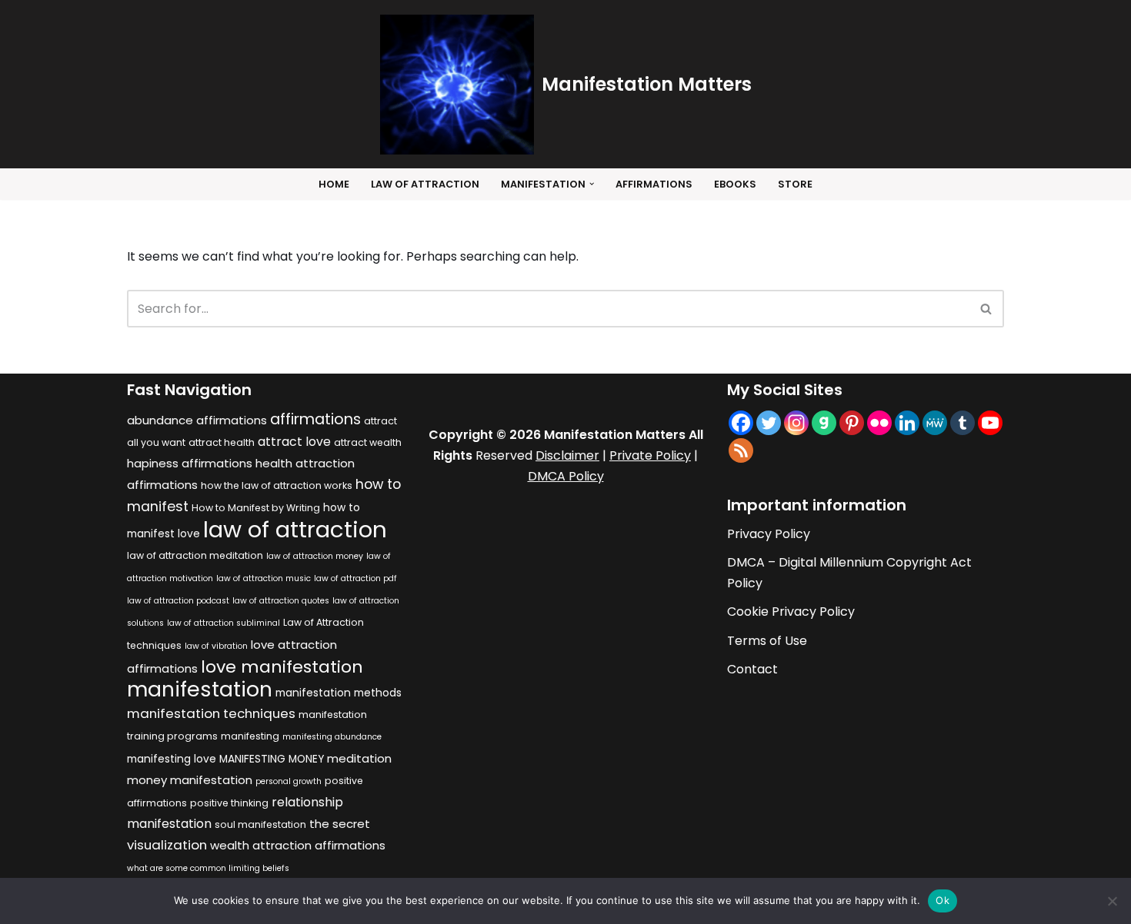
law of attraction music (263, 578)
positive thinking (229, 802)
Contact (752, 669)
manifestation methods (338, 693)
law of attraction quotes (280, 601)
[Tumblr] (962, 422)
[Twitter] (768, 422)
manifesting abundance (332, 737)
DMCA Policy (566, 476)
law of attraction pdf (355, 578)
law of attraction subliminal (223, 623)
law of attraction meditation (195, 555)
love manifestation (282, 667)
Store (795, 184)
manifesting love (171, 759)
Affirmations (654, 184)
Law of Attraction (425, 184)
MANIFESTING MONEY (271, 759)
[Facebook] (741, 422)
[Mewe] (934, 422)
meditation (359, 758)
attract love (294, 441)
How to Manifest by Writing (256, 507)
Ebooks (735, 184)
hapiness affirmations (189, 463)
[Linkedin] (907, 422)
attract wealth (368, 442)
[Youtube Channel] (990, 422)
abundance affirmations (197, 420)
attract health (221, 442)
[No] (1111, 901)
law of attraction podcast (178, 601)
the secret (339, 824)
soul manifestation (260, 824)
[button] (591, 183)
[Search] (986, 308)
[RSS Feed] (741, 450)
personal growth (288, 781)
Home (334, 184)
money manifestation (189, 780)
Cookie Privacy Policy (791, 611)
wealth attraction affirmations (297, 845)
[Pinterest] (851, 422)
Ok (942, 900)
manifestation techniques (211, 713)
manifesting (250, 736)
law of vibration (216, 646)
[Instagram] (796, 422)
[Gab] (824, 422)
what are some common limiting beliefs (208, 868)
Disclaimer (567, 455)
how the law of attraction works (276, 485)
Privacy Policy (768, 534)
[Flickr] (879, 422)
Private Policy (650, 455)
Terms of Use (767, 641)
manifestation (199, 689)
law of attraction (295, 529)
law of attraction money (314, 556)
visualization (167, 845)
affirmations (315, 419)
